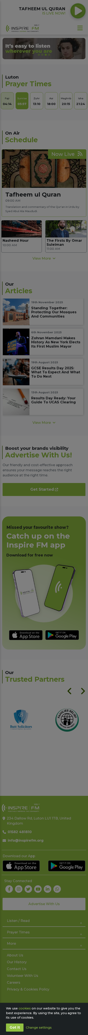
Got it (15, 1027)
